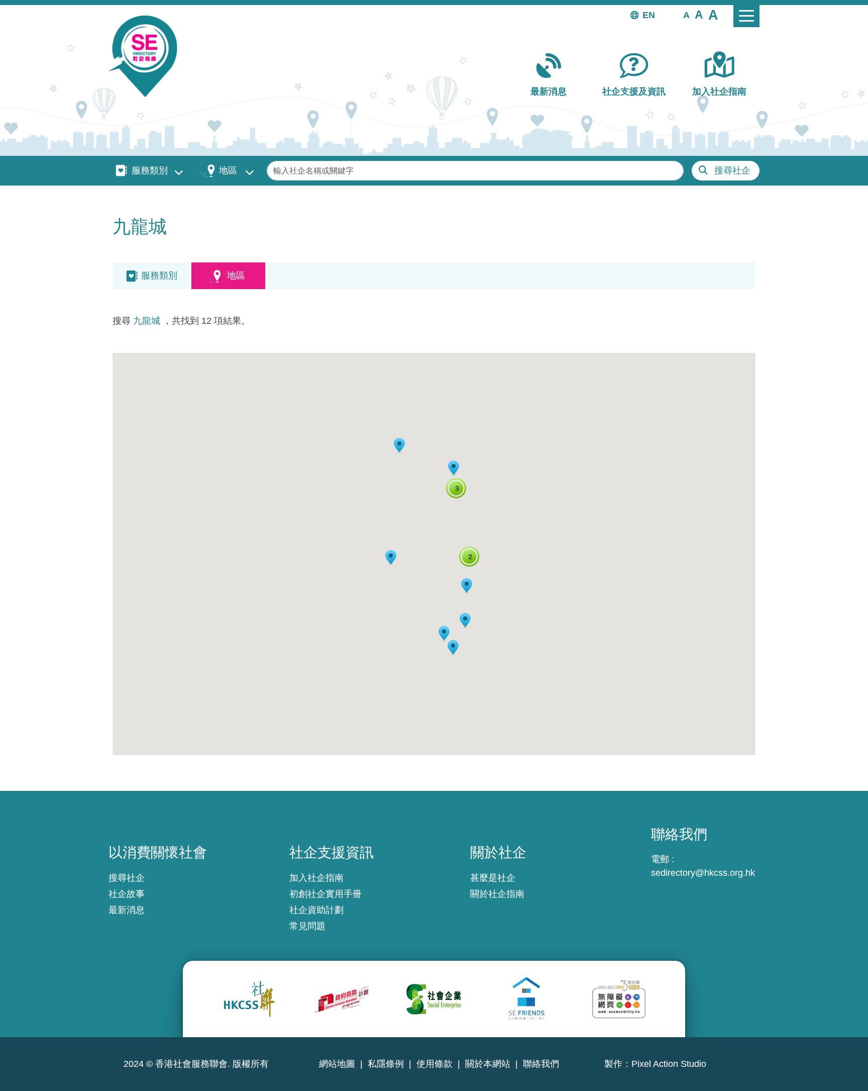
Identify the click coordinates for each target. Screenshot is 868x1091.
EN (648, 15)
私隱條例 (386, 1064)
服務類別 (150, 170)
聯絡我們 (541, 1064)
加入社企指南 (719, 91)
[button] (686, 15)
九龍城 (146, 321)
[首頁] (146, 56)
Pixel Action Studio (668, 1064)
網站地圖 (337, 1064)
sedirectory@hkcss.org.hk (703, 873)
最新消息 (548, 91)
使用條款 (434, 1064)
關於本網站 (487, 1064)
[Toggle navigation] (746, 16)
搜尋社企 (732, 170)
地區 (228, 170)
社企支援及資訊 (634, 91)
